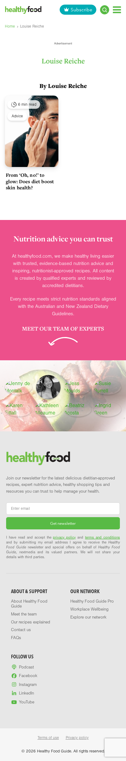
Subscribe (81, 10)
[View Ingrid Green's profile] (107, 409)
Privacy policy (77, 738)
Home (10, 26)
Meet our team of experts (63, 328)
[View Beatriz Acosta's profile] (77, 409)
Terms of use (48, 738)
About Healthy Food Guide (29, 604)
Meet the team (24, 614)
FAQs (16, 637)
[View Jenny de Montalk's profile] (18, 387)
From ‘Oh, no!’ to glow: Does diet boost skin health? (30, 181)
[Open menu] (117, 9)
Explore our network (88, 617)
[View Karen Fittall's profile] (18, 409)
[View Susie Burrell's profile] (107, 387)
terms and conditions (102, 537)
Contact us (21, 629)
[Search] (104, 9)
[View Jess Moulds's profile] (77, 387)
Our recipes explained (30, 622)
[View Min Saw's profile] (48, 387)
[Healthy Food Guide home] (38, 458)
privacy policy (64, 537)
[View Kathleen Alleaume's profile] (48, 409)
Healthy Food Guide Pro (92, 601)
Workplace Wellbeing (89, 609)
